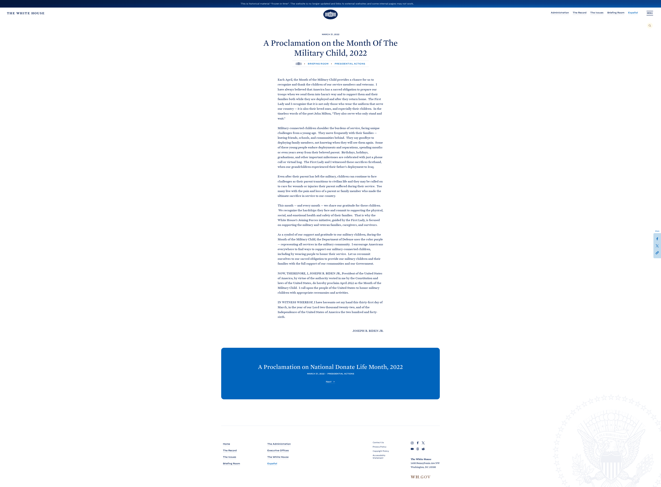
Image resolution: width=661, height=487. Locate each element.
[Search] (650, 26)
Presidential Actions (350, 63)
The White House (277, 457)
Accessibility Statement (379, 456)
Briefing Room (615, 12)
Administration (560, 12)
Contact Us (378, 442)
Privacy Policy (379, 447)
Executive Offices (278, 450)
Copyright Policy (381, 451)
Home (226, 444)
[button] (657, 252)
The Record (579, 12)
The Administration (279, 444)
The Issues (597, 12)
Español (633, 12)
